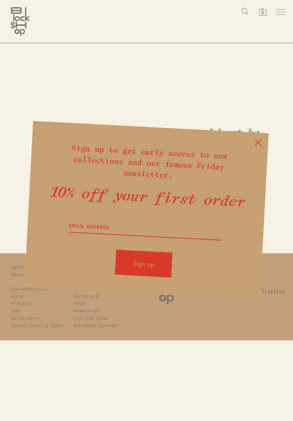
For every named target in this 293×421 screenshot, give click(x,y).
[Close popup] (258, 142)
